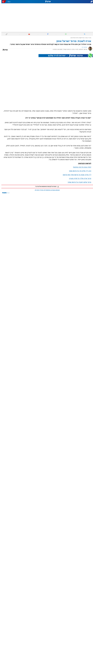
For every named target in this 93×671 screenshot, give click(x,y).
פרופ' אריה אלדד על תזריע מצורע (79, 178)
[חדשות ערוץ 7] (46, 1)
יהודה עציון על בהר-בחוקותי (81, 167)
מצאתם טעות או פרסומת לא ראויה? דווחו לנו (45, 190)
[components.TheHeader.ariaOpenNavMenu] (78, 1)
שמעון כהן (83, 47)
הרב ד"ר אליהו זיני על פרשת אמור (79, 171)
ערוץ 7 (88, 37)
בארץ (85, 37)
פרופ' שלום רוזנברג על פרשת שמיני (78, 182)
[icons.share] (3, 1)
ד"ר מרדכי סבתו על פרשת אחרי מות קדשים (75, 175)
